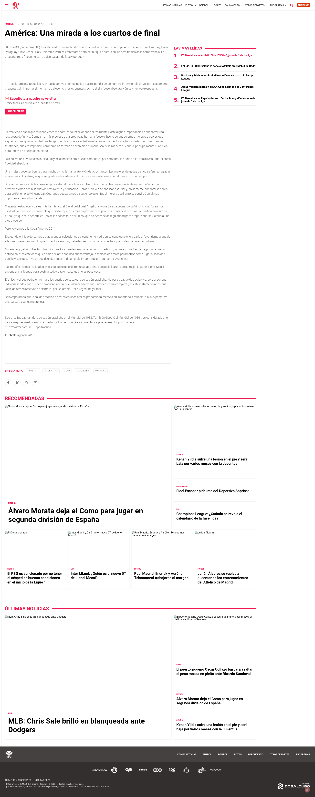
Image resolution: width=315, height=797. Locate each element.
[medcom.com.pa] (215, 772)
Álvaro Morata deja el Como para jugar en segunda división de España (75, 515)
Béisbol (204, 5)
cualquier (82, 370)
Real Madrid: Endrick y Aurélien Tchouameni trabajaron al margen (161, 576)
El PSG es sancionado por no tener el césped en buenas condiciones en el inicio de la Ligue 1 (34, 578)
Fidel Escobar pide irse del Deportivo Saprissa (213, 491)
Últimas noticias (172, 5)
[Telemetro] (114, 772)
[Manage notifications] (307, 789)
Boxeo (217, 5)
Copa (67, 370)
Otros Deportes (255, 5)
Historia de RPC (41, 780)
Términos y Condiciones (18, 780)
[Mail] (35, 382)
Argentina (51, 370)
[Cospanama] (143, 772)
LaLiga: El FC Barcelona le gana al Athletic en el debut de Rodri (218, 66)
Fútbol (189, 5)
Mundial (100, 370)
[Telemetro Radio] (201, 772)
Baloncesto (232, 5)
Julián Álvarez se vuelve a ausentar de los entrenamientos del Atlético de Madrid (223, 578)
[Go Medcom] (100, 772)
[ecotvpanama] (157, 772)
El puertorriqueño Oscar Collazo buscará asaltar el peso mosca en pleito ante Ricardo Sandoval (214, 671)
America (33, 370)
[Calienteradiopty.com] (186, 772)
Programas (277, 5)
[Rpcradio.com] (172, 772)
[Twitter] (17, 382)
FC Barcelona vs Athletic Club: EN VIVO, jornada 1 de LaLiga (216, 55)
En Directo (303, 5)
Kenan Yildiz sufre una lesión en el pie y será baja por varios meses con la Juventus (212, 461)
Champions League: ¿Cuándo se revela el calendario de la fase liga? (209, 516)
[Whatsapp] (26, 382)
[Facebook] (8, 382)
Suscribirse (15, 111)
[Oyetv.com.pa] (128, 772)
